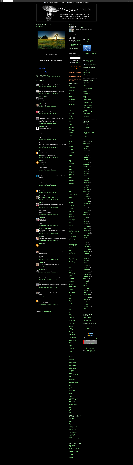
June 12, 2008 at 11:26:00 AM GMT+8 (48, 279)
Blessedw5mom (42, 282)
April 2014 (85, 176)
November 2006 (86, 294)
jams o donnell (42, 126)
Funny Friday (71, 183)
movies (70, 410)
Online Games (71, 278)
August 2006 (86, 299)
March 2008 (85, 265)
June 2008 (85, 260)
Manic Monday (71, 241)
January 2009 (86, 248)
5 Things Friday (72, 87)
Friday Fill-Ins (71, 171)
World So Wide (42, 96)
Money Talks (71, 255)
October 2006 (86, 295)
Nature (70, 267)
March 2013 (85, 187)
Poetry (70, 297)
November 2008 (86, 251)
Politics (70, 298)
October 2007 (86, 274)
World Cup (71, 407)
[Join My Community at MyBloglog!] (90, 61)
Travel (46, 76)
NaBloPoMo (71, 266)
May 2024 (85, 153)
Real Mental (71, 454)
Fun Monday (71, 180)
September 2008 (86, 255)
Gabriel (40, 150)
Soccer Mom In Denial (87, 107)
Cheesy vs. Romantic (73, 122)
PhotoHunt (71, 289)
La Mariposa (71, 224)
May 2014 (85, 175)
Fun (69, 178)
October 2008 (86, 253)
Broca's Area (86, 90)
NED (69, 264)
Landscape (71, 227)
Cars (69, 119)
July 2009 (85, 237)
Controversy (71, 133)
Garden (70, 185)
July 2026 (85, 145)
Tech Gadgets (71, 359)
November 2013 (86, 182)
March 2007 (85, 287)
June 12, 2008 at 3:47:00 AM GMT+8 (48, 240)
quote (70, 412)
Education (71, 149)
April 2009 (85, 242)
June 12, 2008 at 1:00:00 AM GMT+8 (48, 199)
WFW (49, 76)
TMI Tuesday (71, 356)
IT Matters (71, 208)
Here (93, 343)
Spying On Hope (72, 343)
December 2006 (86, 292)
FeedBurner (78, 62)
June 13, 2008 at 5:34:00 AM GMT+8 (48, 296)
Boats (70, 107)
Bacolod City (71, 90)
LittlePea (85, 97)
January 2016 (86, 161)
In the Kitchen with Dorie (88, 326)
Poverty (70, 303)
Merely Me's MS (72, 449)
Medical (70, 247)
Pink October (71, 294)
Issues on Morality (72, 219)
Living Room (85, 130)
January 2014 (86, 180)
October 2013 (86, 184)
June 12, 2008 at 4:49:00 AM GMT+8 (48, 246)
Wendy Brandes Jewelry (88, 114)
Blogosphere (71, 105)
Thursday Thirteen (72, 368)
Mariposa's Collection (73, 244)
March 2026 (85, 150)
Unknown (41, 299)
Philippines (71, 287)
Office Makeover (72, 276)
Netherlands (71, 269)
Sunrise (70, 351)
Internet (70, 213)
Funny (70, 182)
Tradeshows (71, 371)
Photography (71, 290)
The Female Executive (73, 364)
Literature (70, 233)
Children (70, 124)
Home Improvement (72, 203)
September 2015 (86, 166)
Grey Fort (85, 94)
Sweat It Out (71, 353)
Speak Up (71, 339)
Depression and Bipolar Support (89, 126)
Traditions (71, 373)
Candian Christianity (87, 317)
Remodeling (71, 318)
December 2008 (86, 249)
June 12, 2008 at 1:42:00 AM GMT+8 (48, 207)
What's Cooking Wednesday (74, 399)
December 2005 (86, 306)
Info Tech (70, 210)
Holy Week (71, 199)
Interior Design (71, 211)
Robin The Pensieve (87, 105)
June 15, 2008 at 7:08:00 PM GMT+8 (48, 304)
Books (70, 110)
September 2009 (86, 233)
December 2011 (86, 201)
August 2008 (86, 256)
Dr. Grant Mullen (86, 127)
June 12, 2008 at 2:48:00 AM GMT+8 (48, 225)
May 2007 (85, 283)
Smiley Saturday (72, 334)
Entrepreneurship (72, 152)
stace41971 (41, 188)
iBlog (70, 409)
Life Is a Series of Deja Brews (75, 231)
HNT (69, 188)
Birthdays (70, 98)
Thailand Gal (86, 110)
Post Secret (71, 452)
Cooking (70, 135)
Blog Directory (90, 345)
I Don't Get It (71, 205)
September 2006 (86, 297)
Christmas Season (72, 126)
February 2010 (86, 224)
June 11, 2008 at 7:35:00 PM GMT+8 (48, 179)
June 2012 (85, 194)
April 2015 (85, 168)
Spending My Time (72, 340)
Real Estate (71, 311)
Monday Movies (72, 253)
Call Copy (70, 421)
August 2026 (86, 143)
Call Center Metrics (72, 420)
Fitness (70, 164)
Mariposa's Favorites (73, 245)
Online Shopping (72, 283)
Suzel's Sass (86, 108)
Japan (70, 222)
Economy (70, 147)
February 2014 (86, 178)
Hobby (70, 196)
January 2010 (86, 226)
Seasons (70, 325)
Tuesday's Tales (72, 381)
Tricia (40, 290)
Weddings (71, 395)
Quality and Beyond (72, 432)
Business (70, 115)
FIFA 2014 (71, 157)
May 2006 (85, 301)
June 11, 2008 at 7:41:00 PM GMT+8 (48, 185)
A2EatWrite (85, 83)
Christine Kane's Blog (87, 318)
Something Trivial (72, 337)
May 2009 (85, 240)
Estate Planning (72, 154)
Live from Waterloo (87, 99)
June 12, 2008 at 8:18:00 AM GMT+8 (48, 272)
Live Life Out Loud (72, 236)
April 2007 (85, 285)
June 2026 (85, 146)
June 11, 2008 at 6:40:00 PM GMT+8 (48, 157)
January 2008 (86, 269)
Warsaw (70, 393)
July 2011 (85, 205)
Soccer (70, 335)
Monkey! (41, 243)
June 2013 (85, 185)
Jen (40, 160)
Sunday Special (72, 346)
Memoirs (70, 250)
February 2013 (86, 189)
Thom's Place (86, 82)
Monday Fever (71, 252)
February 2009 (86, 246)
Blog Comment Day (72, 102)
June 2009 (85, 239)
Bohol (70, 108)
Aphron (84, 85)
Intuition (70, 214)
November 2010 (86, 212)
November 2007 (86, 272)
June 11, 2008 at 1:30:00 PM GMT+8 (48, 86)
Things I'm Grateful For (73, 367)
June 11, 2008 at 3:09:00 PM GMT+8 (48, 130)
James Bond (71, 220)
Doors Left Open (86, 93)
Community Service (72, 130)
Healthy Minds (86, 129)
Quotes (70, 306)
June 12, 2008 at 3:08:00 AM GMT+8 (48, 233)
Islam (70, 217)
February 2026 (86, 152)
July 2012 (85, 193)
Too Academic (71, 370)
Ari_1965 (41, 195)
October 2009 (86, 232)
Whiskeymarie (86, 116)
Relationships (71, 317)
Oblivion (70, 275)
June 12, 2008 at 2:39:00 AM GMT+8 (48, 214)
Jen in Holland (86, 96)
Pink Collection (72, 292)
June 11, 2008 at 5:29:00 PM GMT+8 (48, 147)
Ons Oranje (71, 284)
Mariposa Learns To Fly (73, 242)
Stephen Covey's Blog (73, 434)
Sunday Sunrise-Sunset (73, 349)
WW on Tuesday (72, 390)
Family (70, 158)
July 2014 (85, 171)
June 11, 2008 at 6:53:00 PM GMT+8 (48, 164)
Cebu (70, 121)
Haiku (70, 189)
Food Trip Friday (72, 168)
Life (69, 228)
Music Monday (71, 258)
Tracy (40, 250)
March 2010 (85, 223)
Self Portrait (71, 326)
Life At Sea (71, 230)
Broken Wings (71, 113)
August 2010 (86, 214)
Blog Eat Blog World (87, 88)
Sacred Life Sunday (72, 322)
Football (70, 169)
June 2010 (85, 217)
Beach (70, 93)
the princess (41, 269)
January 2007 (86, 290)
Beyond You (85, 87)
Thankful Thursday (72, 362)
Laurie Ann (41, 262)
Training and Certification (74, 374)
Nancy (84, 104)
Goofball (40, 174)
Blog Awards (71, 101)
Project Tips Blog (72, 429)
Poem (70, 295)
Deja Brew (71, 141)
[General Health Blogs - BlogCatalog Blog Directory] (90, 351)
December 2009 (86, 228)
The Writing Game (72, 365)
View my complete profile (81, 31)
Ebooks (70, 144)
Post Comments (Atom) (46, 311)
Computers (71, 132)
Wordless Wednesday (55, 76)
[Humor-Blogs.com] (90, 348)
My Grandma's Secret (87, 102)
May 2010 (85, 219)
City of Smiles (71, 127)
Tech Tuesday (71, 360)
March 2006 (85, 304)
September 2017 (86, 157)
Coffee (70, 129)
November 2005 (86, 308)
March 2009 (85, 244)
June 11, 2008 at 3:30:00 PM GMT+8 (48, 139)
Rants (70, 309)
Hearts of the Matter (73, 194)
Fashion (70, 160)
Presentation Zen (72, 427)
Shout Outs (71, 329)
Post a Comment (39, 307)
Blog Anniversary (72, 99)
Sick (69, 331)
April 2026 (85, 148)
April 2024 (85, 155)
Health (70, 191)
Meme (70, 248)
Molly (40, 202)
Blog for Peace (72, 104)
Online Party (71, 280)
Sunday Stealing (72, 348)
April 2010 (85, 221)
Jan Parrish (41, 103)
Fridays (70, 175)
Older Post (65, 309)
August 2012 (86, 191)
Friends (70, 177)
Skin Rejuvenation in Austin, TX (89, 138)
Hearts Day (71, 192)
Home (52, 309)
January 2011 (86, 208)
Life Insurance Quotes (73, 426)
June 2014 (85, 173)
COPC (70, 423)
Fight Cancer (71, 163)
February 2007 (86, 288)
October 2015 (86, 164)
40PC (70, 85)
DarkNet (70, 424)
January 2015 (86, 169)
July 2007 (85, 280)
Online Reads (71, 281)
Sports (70, 342)
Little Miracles (71, 234)
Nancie (40, 116)
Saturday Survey (72, 323)
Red (69, 312)
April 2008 (85, 264)
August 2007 (86, 278)
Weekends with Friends (73, 398)
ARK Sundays (71, 88)
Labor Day (71, 225)
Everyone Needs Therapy (74, 448)
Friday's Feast (71, 174)
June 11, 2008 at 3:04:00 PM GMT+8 (48, 123)
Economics (71, 146)
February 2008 (86, 267)
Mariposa (41, 82)
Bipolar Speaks (72, 445)
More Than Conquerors (73, 451)
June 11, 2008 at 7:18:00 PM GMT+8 (48, 170)
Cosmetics (71, 136)
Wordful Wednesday (73, 404)
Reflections (71, 315)
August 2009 (86, 235)
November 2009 (86, 230)
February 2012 (86, 198)
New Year (70, 270)
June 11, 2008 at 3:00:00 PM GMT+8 (48, 113)
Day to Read (71, 140)
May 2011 (85, 207)
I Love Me (71, 206)
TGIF (70, 354)
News (70, 272)
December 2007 (86, 271)
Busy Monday (71, 116)
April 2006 (85, 303)
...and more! (71, 457)
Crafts (70, 138)
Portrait (70, 300)
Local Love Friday (72, 239)
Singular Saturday (72, 332)
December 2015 (86, 162)
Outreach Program (72, 286)
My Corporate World (73, 259)
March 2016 (85, 159)
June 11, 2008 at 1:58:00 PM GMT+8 (48, 100)
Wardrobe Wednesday (73, 391)
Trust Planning (71, 377)
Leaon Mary (41, 217)
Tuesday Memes (72, 379)
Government (71, 186)
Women (70, 402)
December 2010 (86, 210)
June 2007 (85, 281)
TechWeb (70, 437)
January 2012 (86, 200)
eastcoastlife (41, 89)
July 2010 (85, 216)
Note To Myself (72, 273)
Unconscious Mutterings (73, 382)
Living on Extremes (72, 238)
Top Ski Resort (86, 74)
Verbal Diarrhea (86, 113)
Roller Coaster (71, 456)
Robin (40, 110)
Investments (71, 216)
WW (69, 388)
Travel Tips (85, 77)
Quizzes (70, 304)
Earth (70, 143)
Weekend (70, 396)
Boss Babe (71, 112)
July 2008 (85, 258)
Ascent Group (71, 418)
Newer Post (38, 309)
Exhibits (70, 155)
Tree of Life (39, 26)
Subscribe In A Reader (73, 51)
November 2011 (86, 203)
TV (69, 357)
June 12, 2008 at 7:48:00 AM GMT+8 (48, 266)
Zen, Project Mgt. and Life (74, 438)
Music (70, 256)
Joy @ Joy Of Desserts (44, 228)
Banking (70, 91)
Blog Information (88, 53)
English (70, 150)
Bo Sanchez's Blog (87, 320)
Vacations (71, 384)
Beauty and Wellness (73, 95)
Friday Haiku (71, 172)
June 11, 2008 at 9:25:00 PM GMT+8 (48, 192)
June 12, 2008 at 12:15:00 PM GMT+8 (48, 287)
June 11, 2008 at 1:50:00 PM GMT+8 (48, 93)
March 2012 (85, 196)
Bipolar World (86, 124)
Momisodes (85, 101)
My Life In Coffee (72, 262)
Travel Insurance (86, 75)
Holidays (70, 197)
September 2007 (86, 276)
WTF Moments (72, 387)
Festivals (70, 161)
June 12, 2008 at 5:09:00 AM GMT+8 (48, 259)
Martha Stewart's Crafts (88, 330)
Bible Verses (71, 96)
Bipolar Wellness (72, 446)
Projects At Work (72, 431)
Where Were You (72, 401)
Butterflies (71, 118)
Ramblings (71, 308)
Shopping (70, 328)
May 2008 (85, 262)
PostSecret (71, 301)
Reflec (70, 314)
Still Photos (71, 345)
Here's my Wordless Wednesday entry (51, 197)
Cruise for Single (86, 72)
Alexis (40, 236)
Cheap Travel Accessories (88, 70)
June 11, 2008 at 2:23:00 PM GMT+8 (48, 106)
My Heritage (71, 261)
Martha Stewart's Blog (87, 328)
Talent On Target (72, 435)
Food (70, 166)
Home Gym (71, 202)
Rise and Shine (72, 320)
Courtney (85, 91)
